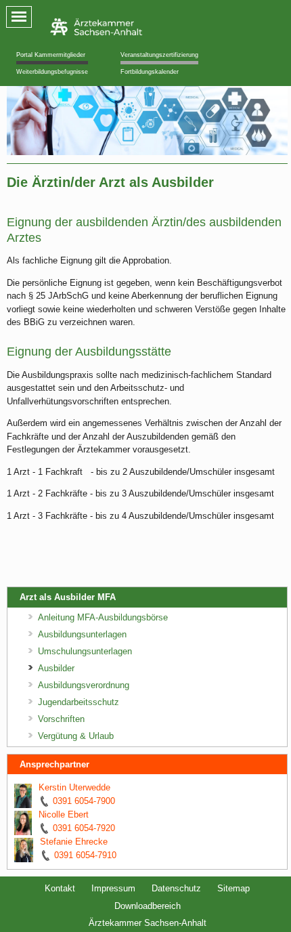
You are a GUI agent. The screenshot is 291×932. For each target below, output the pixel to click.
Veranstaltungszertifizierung (159, 54)
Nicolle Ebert (64, 814)
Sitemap (233, 888)
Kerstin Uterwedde (74, 787)
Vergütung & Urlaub (76, 736)
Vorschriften (61, 719)
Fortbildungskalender (149, 71)
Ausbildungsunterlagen (82, 634)
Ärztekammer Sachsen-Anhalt (147, 923)
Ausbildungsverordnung (83, 685)
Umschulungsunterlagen (85, 651)
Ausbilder (56, 668)
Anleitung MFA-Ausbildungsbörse (103, 617)
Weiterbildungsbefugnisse (52, 71)
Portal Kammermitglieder (50, 54)
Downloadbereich (147, 906)
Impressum (113, 888)
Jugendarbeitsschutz (78, 702)
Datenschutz (176, 888)
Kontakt (60, 888)
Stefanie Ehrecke (74, 841)
